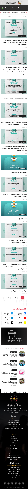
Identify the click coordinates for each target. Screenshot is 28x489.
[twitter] (15, 8)
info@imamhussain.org (14, 420)
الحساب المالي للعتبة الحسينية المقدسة (14, 429)
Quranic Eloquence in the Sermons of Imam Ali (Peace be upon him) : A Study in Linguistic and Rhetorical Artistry (14, 148)
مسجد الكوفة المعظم (14, 478)
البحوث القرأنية (22, 63)
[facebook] (18, 8)
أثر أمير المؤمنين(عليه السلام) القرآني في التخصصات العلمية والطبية (15, 241)
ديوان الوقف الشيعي (14, 455)
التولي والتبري (23, 218)
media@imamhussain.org (14, 424)
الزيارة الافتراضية (14, 441)
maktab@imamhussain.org (14, 422)
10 (14, 301)
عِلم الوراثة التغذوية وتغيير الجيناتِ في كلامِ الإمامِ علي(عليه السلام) (15, 195)
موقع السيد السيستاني (14, 453)
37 (8, 301)
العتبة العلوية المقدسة (14, 467)
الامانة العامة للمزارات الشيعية (14, 457)
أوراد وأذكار (14, 443)
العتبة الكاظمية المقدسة (14, 469)
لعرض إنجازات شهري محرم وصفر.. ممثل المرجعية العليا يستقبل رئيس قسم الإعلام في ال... (10, 355)
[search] (5, 8)
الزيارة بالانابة (14, 437)
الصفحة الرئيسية (20, 17)
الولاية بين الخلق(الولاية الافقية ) (18, 172)
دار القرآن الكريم (10, 17)
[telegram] (12, 483)
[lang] (2, 8)
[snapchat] (8, 483)
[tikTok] (5, 483)
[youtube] (12, 8)
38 (4, 301)
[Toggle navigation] (25, 7)
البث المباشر (14, 439)
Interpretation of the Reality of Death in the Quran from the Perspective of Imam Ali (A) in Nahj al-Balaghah (15, 42)
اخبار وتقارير (14, 370)
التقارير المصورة (13, 352)
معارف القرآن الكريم (21, 36)
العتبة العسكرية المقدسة (14, 474)
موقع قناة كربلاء (14, 459)
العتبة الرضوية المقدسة (14, 471)
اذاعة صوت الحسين (14, 445)
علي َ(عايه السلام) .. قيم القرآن (19, 291)
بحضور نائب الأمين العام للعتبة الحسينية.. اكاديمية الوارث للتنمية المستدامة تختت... (10, 364)
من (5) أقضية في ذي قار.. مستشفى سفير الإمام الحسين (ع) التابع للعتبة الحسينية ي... (9, 382)
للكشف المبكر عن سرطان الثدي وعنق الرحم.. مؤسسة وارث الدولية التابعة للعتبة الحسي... (9, 373)
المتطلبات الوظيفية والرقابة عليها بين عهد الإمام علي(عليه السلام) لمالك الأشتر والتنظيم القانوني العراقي (15, 266)
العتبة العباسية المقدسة (14, 476)
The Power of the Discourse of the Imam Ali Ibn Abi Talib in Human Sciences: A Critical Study (14, 97)
